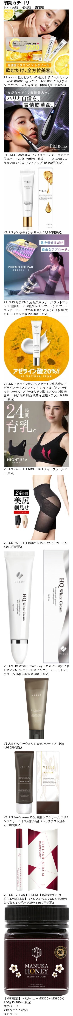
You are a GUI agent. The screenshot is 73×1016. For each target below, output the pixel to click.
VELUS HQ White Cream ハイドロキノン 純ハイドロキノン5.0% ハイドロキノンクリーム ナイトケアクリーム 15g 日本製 (36, 670)
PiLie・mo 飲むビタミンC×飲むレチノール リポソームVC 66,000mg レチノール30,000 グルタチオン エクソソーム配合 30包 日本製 (36, 81)
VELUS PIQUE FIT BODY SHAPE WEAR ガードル (36, 543)
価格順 (26, 7)
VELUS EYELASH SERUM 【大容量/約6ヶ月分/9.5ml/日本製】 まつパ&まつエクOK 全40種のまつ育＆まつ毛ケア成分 (35, 898)
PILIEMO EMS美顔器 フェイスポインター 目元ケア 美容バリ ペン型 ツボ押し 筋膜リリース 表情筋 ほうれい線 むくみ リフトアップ (36, 158)
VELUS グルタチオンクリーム (23, 232)
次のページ (11, 1014)
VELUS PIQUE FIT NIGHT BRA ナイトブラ (31, 469)
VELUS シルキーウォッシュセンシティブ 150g (34, 743)
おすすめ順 (11, 7)
